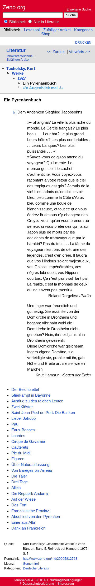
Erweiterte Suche (78, 9)
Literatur (16, 50)
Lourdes (18, 436)
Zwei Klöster (22, 407)
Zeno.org (14, 7)
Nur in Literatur (45, 22)
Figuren (17, 459)
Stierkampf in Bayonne (30, 395)
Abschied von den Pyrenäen (35, 517)
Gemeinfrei (31, 563)
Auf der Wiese (23, 499)
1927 (21, 78)
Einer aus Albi (23, 522)
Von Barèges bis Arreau (31, 470)
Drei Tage (19, 482)
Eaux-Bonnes (23, 430)
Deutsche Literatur (36, 568)
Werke (17, 73)
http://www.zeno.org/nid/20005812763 (50, 558)
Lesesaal (32, 30)
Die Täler (19, 476)
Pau (14, 424)
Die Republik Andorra (29, 493)
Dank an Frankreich (28, 528)
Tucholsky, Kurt (20, 68)
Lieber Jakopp (23, 418)
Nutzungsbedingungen (66, 580)
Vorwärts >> (79, 52)
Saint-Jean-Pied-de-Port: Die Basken (43, 413)
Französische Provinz (30, 511)
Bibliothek (17, 22)
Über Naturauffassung (30, 465)
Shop (45, 34)
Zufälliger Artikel (56, 30)
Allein (16, 488)
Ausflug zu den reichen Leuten (37, 401)
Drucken (83, 42)
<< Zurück (56, 52)
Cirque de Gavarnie (28, 441)
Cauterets (19, 447)
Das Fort (18, 505)
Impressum (66, 583)
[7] (14, 112)
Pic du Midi (20, 453)
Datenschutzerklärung (38, 583)
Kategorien (83, 30)
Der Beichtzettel (25, 389)
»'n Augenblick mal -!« (43, 88)
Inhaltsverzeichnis (19, 56)
